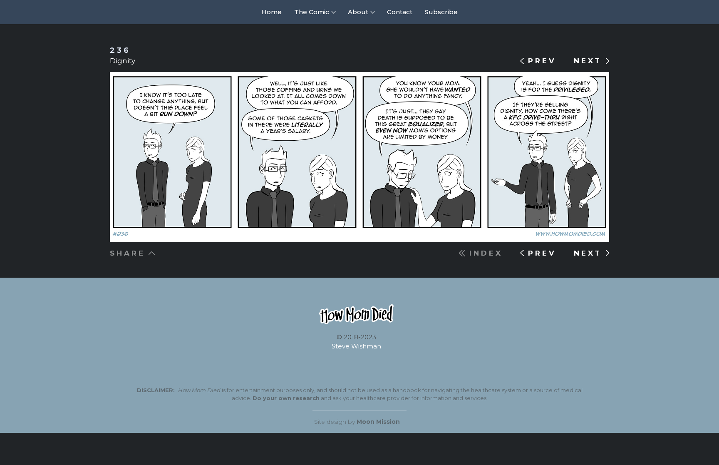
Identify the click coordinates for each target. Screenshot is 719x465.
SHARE (127, 253)
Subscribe (441, 12)
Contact (399, 12)
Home (271, 12)
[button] (315, 12)
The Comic (311, 12)
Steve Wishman (356, 346)
